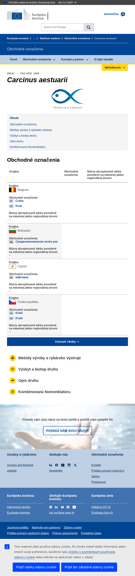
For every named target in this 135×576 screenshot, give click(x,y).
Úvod (13, 59)
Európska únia (100, 512)
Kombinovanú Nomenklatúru (28, 146)
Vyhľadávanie (88, 27)
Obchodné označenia (77, 38)
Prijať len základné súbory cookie (89, 567)
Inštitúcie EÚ (99, 507)
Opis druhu (17, 141)
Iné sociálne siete (60, 512)
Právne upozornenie (65, 533)
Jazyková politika (17, 527)
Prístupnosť (98, 482)
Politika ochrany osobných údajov (28, 533)
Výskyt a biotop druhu (23, 135)
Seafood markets (50, 38)
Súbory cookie (73, 527)
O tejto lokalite (103, 59)
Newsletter (56, 470)
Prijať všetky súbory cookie (36, 567)
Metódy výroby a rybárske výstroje (31, 130)
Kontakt (96, 465)
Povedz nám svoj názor (67, 430)
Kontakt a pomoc (72, 59)
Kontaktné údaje (91, 533)
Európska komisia (17, 38)
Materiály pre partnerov (46, 527)
